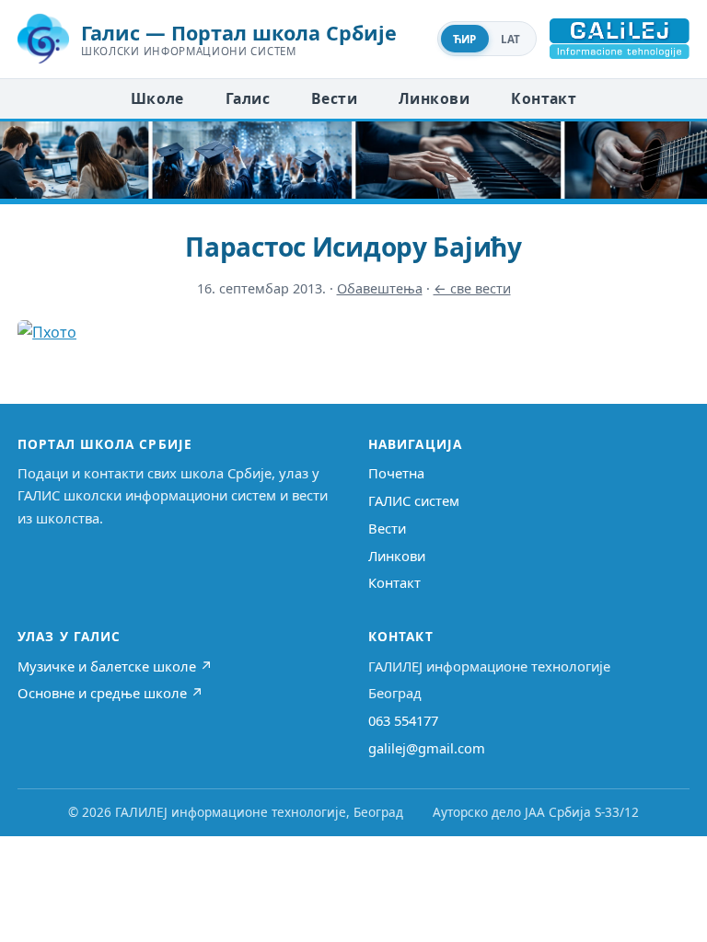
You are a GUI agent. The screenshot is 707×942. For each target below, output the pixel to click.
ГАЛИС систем (413, 500)
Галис (248, 98)
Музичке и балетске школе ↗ (115, 666)
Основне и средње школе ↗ (110, 693)
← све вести (472, 288)
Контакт (543, 98)
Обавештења (380, 288)
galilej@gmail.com (426, 748)
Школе (157, 98)
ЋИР (465, 39)
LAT (511, 39)
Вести (334, 98)
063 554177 (403, 720)
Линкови (434, 98)
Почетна (396, 473)
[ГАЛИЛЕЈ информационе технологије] (620, 38)
